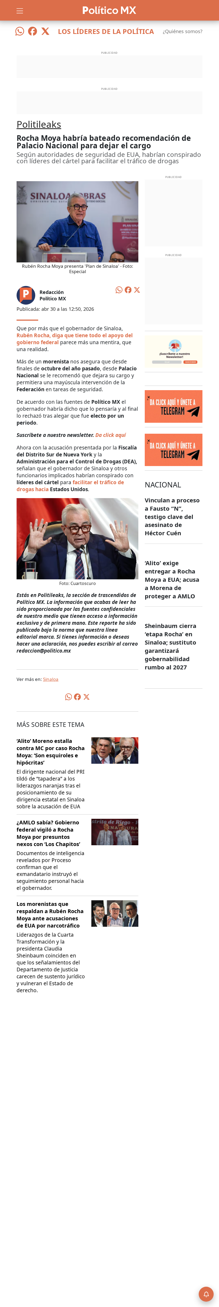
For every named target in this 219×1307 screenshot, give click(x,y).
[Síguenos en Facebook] (32, 31)
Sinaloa (50, 679)
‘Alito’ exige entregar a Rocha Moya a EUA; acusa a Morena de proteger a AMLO (172, 579)
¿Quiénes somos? (182, 31)
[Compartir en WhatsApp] (119, 289)
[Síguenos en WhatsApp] (19, 31)
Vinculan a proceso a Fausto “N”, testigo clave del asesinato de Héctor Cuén (172, 516)
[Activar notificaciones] (206, 1294)
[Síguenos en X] (45, 31)
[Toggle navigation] (20, 10)
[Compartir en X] (137, 289)
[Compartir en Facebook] (128, 289)
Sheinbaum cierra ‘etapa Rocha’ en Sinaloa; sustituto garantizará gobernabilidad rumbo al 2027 (170, 646)
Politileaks (39, 124)
